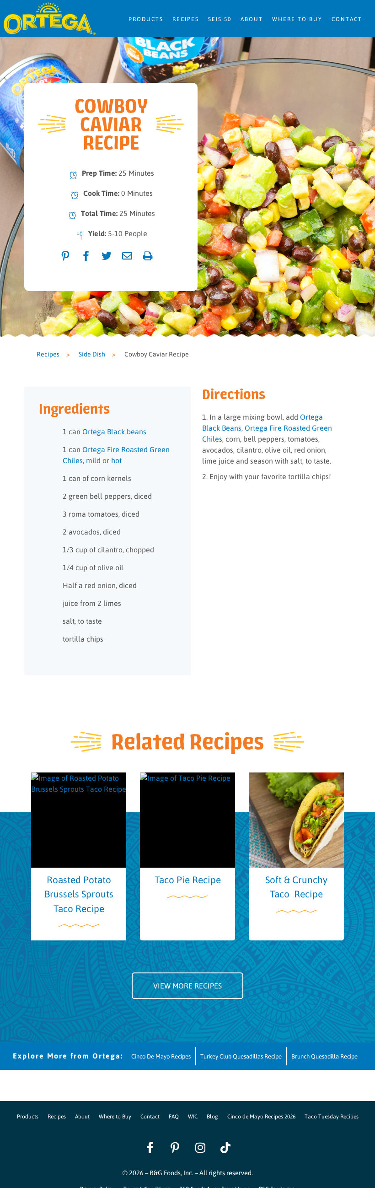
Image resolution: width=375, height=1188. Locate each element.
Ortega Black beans (114, 431)
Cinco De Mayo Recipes (161, 1056)
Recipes (185, 18)
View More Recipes (187, 985)
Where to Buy (297, 18)
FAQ (174, 1116)
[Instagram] (200, 1147)
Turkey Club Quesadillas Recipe (241, 1056)
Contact (347, 18)
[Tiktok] (225, 1147)
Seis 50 (219, 18)
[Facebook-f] (150, 1147)
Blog (212, 1116)
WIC (193, 1116)
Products (146, 18)
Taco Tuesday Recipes (332, 1116)
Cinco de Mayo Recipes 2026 (261, 1116)
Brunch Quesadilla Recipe (324, 1056)
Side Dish (92, 354)
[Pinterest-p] (175, 1147)
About (252, 18)
